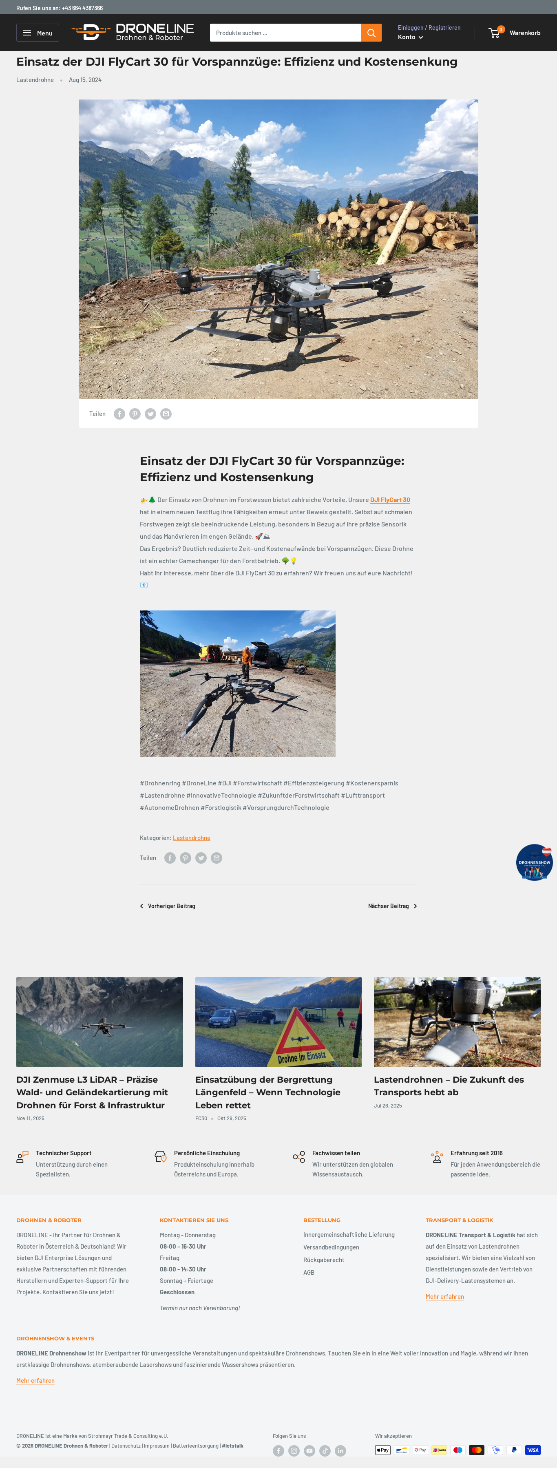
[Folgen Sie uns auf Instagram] (294, 1451)
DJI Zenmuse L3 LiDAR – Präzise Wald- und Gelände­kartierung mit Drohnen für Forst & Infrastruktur (92, 1092)
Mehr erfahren (445, 1296)
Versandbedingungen (331, 1247)
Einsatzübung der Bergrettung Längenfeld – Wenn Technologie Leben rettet (267, 1092)
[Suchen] (371, 33)
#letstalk (232, 1445)
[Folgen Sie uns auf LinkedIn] (340, 1451)
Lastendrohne (35, 79)
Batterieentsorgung (196, 1445)
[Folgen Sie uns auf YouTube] (309, 1451)
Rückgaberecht (324, 1259)
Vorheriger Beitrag (171, 905)
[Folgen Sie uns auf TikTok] (325, 1451)
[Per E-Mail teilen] (166, 413)
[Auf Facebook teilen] (119, 413)
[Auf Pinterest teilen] (135, 413)
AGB (308, 1272)
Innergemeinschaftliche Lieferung (349, 1234)
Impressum (157, 1445)
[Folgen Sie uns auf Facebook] (278, 1451)
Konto (407, 36)
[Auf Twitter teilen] (150, 413)
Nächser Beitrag (388, 905)
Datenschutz (126, 1445)
